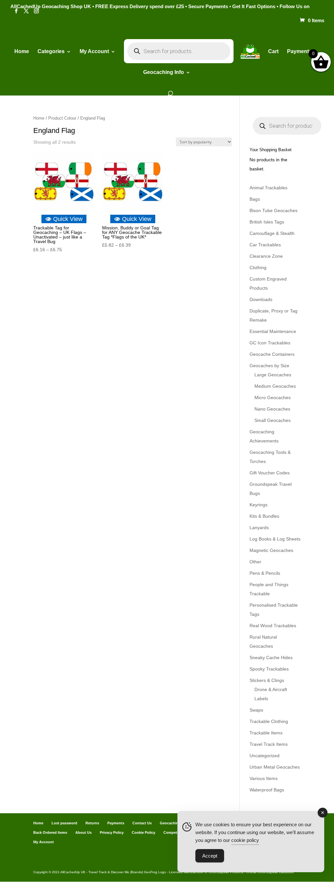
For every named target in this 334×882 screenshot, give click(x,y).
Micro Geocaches (272, 397)
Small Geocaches (272, 420)
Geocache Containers (272, 354)
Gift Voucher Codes (270, 472)
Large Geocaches (272, 374)
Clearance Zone (266, 256)
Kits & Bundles (264, 516)
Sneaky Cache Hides (271, 657)
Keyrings (258, 504)
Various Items (264, 778)
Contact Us (142, 823)
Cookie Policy (143, 832)
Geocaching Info (174, 823)
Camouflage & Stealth (272, 233)
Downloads (261, 299)
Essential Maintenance (273, 331)
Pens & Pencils (265, 573)
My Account (94, 51)
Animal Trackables (268, 187)
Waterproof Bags (267, 789)
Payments (299, 51)
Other (255, 561)
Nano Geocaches (272, 409)
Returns (92, 823)
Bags (255, 199)
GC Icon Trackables (270, 342)
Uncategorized (265, 755)
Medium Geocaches (275, 386)
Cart (273, 51)
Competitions (175, 832)
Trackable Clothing (269, 721)
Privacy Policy (112, 832)
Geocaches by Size (269, 365)
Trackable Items (266, 732)
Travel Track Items (269, 744)
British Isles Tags (267, 221)
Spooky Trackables (269, 669)
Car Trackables (265, 244)
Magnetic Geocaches (271, 550)
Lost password (64, 823)
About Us (83, 832)
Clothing (258, 267)
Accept (209, 856)
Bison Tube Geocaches (273, 210)
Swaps (256, 710)
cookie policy (245, 840)
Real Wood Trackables (273, 625)
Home (21, 51)
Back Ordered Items (50, 832)
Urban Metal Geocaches (275, 767)
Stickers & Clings (267, 680)
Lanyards (259, 527)
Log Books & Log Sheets (275, 539)
